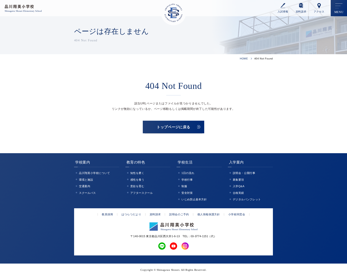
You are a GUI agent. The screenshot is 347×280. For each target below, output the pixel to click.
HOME (244, 58)
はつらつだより (131, 214)
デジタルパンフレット (247, 199)
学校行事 (187, 179)
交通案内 (84, 186)
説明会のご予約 (179, 214)
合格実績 (238, 192)
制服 (184, 186)
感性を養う (137, 179)
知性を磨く (137, 173)
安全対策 (187, 192)
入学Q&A (239, 186)
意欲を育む (137, 186)
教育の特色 (136, 162)
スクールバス (87, 192)
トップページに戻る (173, 127)
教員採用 (107, 214)
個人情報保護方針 (208, 214)
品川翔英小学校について (94, 173)
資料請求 (301, 11)
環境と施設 (86, 179)
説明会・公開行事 (244, 173)
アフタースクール (141, 192)
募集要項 (238, 179)
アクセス (319, 11)
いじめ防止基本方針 (194, 199)
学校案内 (82, 162)
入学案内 (236, 162)
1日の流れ (187, 173)
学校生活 (185, 162)
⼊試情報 (283, 11)
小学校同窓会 (236, 214)
